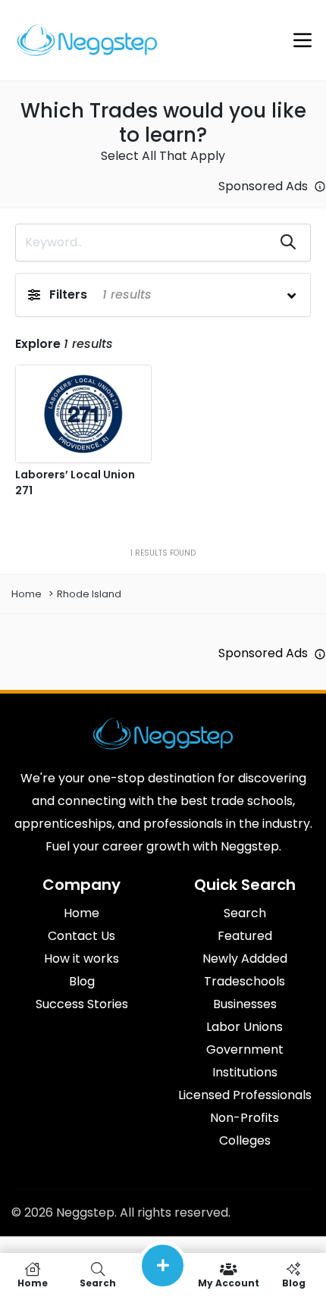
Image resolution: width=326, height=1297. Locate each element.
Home (26, 593)
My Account (228, 1282)
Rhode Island (89, 593)
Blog (294, 1282)
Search (98, 1282)
